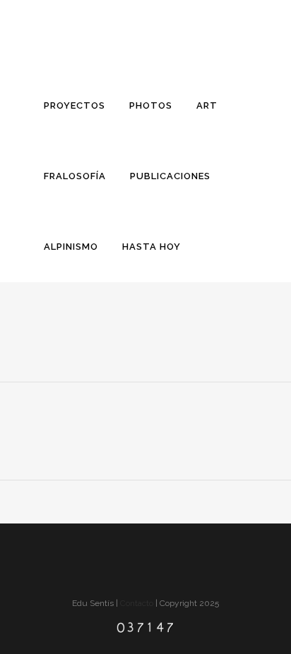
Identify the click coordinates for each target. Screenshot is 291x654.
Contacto (136, 603)
